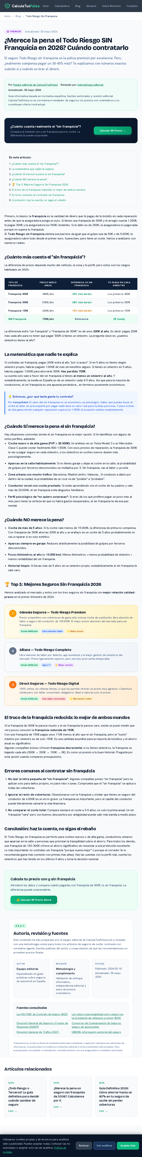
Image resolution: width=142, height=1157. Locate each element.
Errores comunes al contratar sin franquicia (38, 195)
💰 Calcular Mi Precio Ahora (33, 899)
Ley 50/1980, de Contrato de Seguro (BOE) (42, 1014)
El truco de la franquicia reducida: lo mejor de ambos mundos (48, 189)
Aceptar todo (128, 1145)
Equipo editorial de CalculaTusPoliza (35, 84)
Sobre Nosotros (111, 6)
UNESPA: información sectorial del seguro (96, 1032)
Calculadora (62, 6)
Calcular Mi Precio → (113, 130)
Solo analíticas (104, 1145)
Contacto (132, 6)
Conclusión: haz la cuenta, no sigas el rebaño (39, 200)
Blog (77, 6)
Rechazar (84, 1145)
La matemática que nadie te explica (33, 169)
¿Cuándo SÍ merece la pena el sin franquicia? (38, 174)
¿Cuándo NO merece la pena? (29, 179)
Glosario (91, 6)
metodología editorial (90, 84)
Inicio (46, 6)
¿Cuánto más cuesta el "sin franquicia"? (35, 163)
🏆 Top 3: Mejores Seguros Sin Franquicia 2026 (40, 184)
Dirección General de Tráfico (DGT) (38, 1032)
